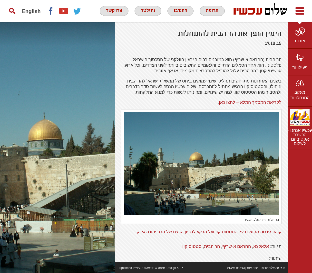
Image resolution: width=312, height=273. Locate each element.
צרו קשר (114, 10)
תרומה (212, 10)
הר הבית (212, 246)
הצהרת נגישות (236, 267)
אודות (300, 40)
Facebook (50, 11)
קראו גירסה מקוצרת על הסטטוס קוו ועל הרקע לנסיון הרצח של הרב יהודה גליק (209, 231)
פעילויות (300, 67)
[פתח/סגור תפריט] (300, 11)
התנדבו (180, 10)
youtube (64, 11)
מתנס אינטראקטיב (153, 267)
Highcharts (124, 267)
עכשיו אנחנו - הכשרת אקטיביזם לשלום (300, 136)
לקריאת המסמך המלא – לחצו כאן (250, 102)
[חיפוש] (12, 11)
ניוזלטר (148, 10)
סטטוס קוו (192, 246)
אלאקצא (261, 246)
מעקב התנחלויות (300, 94)
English (31, 11)
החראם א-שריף (236, 246)
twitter (77, 11)
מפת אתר (252, 267)
